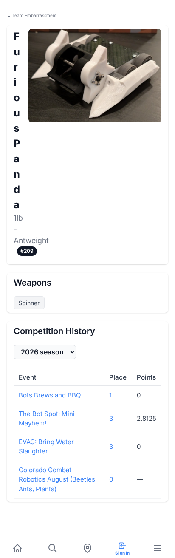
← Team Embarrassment (31, 15)
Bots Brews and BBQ (50, 395)
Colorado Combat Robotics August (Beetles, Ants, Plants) (58, 479)
